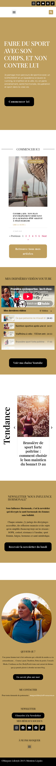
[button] (14, 12)
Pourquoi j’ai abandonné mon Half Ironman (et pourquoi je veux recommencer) (30, 349)
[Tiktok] (53, 3)
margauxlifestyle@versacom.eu (42, 695)
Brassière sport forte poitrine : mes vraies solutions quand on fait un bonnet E (31, 341)
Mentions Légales (34, 760)
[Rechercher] (51, 12)
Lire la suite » (19, 224)
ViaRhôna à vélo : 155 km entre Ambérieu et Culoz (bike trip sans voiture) (31, 334)
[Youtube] (43, 3)
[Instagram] (34, 3)
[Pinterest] (48, 3)
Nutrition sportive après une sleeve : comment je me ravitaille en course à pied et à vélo (31, 326)
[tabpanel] (28, 296)
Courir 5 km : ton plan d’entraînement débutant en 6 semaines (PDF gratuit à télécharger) (28, 217)
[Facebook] (38, 3)
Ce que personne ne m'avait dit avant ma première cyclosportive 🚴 (31, 318)
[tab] (28, 318)
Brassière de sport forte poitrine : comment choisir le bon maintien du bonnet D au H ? (33, 455)
